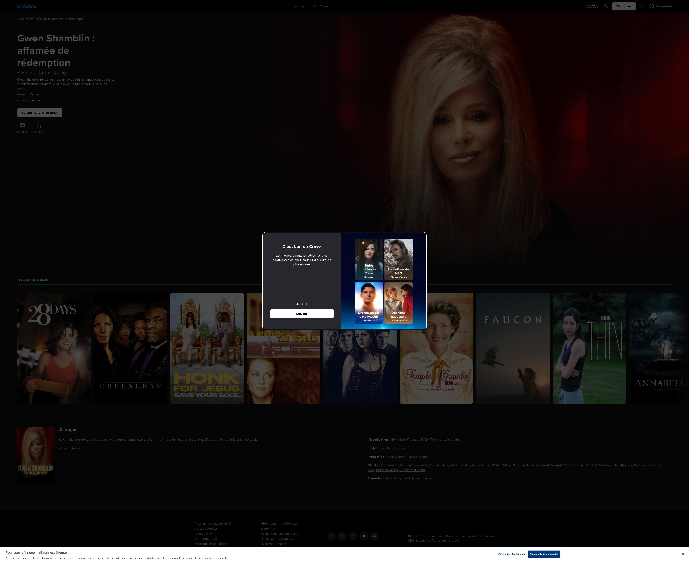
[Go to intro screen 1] (297, 304)
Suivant (301, 314)
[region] (344, 554)
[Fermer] (683, 554)
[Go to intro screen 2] (302, 304)
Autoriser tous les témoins (544, 553)
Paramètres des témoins (511, 553)
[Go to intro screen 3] (306, 304)
